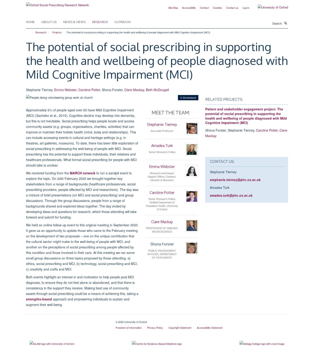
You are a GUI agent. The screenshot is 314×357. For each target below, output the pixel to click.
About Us (49, 22)
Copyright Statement (179, 327)
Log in (246, 7)
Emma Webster (65, 89)
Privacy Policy (155, 327)
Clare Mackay (134, 89)
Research (100, 22)
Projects (57, 32)
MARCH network (82, 173)
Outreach (122, 22)
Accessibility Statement (210, 327)
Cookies (217, 7)
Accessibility (189, 7)
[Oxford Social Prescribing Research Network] (57, 3)
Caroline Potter (89, 89)
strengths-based (39, 299)
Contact (204, 7)
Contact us (232, 7)
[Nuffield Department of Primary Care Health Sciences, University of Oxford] (67, 320)
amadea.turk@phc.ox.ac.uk (231, 195)
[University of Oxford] (269, 7)
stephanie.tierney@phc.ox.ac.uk (235, 179)
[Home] (30, 32)
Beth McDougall (157, 89)
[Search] (285, 23)
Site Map (173, 7)
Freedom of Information (129, 327)
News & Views (74, 22)
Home (30, 22)
